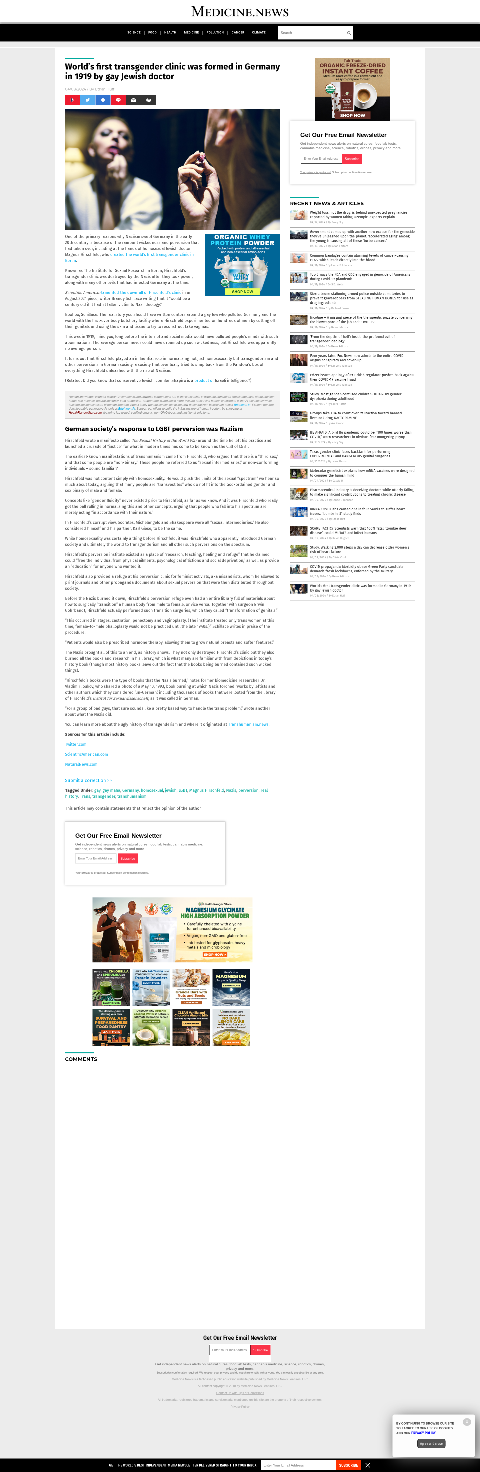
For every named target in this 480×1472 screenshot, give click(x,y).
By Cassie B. (336, 480)
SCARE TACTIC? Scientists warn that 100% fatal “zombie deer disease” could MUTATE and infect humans (358, 530)
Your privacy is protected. (90, 872)
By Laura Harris (337, 404)
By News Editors (338, 246)
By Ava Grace (336, 423)
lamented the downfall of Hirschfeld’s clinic (141, 292)
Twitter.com (75, 744)
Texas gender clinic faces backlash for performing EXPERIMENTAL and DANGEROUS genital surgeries (350, 454)
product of (204, 380)
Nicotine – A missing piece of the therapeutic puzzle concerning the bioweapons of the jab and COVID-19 (361, 319)
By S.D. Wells (336, 284)
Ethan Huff (104, 89)
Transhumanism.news (248, 724)
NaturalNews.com (81, 764)
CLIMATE (259, 32)
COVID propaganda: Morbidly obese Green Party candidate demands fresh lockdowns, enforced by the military (357, 569)
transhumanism (131, 796)
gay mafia (111, 790)
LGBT (182, 790)
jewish (170, 790)
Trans (85, 796)
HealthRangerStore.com (85, 412)
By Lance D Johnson (340, 265)
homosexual (152, 790)
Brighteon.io (242, 405)
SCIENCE (133, 32)
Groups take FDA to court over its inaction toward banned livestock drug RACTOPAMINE (356, 415)
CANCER (238, 32)
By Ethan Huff (337, 519)
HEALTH (170, 32)
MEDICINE (191, 32)
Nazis (231, 790)
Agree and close (431, 1444)
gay (97, 790)
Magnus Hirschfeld (206, 790)
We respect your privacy (214, 1372)
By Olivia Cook (338, 557)
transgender (103, 796)
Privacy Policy (240, 1407)
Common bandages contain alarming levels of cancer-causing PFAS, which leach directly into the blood (359, 257)
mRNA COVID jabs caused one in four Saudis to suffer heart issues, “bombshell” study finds (357, 511)
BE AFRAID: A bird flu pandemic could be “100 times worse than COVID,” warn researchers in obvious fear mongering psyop (361, 434)
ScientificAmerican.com (86, 754)
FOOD (152, 32)
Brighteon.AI (126, 408)
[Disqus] (172, 1128)
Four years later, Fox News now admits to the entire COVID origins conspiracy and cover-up (357, 358)
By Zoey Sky (335, 222)
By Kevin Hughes (339, 538)
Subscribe (348, 1465)
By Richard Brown (339, 308)
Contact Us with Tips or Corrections (240, 1393)
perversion (248, 790)
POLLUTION (215, 32)
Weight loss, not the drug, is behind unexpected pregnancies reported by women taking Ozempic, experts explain (359, 214)
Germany (130, 790)
